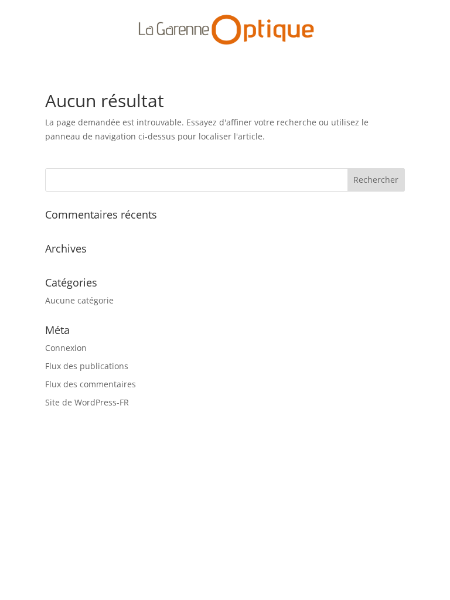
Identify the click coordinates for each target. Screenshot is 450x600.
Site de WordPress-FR (87, 402)
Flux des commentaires (90, 384)
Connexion (66, 347)
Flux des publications (86, 365)
